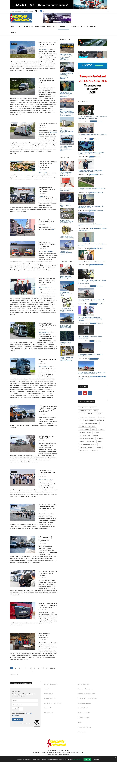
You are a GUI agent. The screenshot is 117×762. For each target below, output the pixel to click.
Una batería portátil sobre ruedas (47, 360)
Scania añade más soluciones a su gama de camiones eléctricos (90, 337)
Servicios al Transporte (86, 447)
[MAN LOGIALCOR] (22, 477)
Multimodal (91, 26)
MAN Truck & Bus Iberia (45, 197)
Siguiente (52, 668)
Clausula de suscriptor (84, 713)
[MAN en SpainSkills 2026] (22, 641)
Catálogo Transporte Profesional (86, 693)
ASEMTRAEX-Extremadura (96, 264)
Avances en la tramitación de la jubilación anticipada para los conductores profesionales (92, 117)
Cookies (80, 722)
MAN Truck (14, 43)
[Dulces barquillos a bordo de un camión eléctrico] (22, 227)
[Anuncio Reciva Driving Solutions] (92, 42)
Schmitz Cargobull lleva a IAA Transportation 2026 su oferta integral (66, 359)
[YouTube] (85, 393)
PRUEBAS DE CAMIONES (95, 228)
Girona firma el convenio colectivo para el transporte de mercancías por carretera (66, 75)
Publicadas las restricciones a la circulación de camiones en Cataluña (91, 206)
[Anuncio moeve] (92, 66)
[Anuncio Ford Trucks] (58, 4)
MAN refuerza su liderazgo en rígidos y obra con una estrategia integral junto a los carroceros (48, 409)
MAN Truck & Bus (43, 49)
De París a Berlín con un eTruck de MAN (47, 437)
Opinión (13, 32)
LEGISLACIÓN (93, 121)
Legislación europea (85, 432)
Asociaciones (83, 408)
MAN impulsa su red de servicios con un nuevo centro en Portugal (47, 280)
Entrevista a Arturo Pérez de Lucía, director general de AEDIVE (92, 244)
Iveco (93, 429)
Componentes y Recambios (87, 417)
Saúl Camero (97, 157)
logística (96, 432)
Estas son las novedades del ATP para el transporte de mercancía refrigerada (67, 131)
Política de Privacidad (83, 717)
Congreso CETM (48, 713)
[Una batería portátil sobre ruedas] (22, 366)
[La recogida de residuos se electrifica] (22, 130)
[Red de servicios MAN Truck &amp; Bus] (22, 578)
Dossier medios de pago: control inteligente (67, 189)
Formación (83, 426)
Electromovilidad (89, 420)
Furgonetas (92, 426)
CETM (18, 26)
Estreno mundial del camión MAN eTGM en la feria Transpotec (47, 325)
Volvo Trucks (94, 451)
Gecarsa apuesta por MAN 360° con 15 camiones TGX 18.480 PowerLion (48, 507)
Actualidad (28, 26)
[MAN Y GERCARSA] (22, 512)
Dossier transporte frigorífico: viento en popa (65, 205)
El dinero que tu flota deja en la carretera (65, 343)
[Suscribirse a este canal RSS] (56, 40)
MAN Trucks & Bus (85, 435)
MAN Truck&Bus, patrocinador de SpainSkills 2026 (44, 635)
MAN (53, 229)
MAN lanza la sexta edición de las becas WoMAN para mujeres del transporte (48, 605)
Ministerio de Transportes (87, 438)
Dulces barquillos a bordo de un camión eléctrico (47, 221)
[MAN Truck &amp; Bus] (22, 413)
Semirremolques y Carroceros (98, 376)
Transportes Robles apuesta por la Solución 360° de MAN (47, 189)
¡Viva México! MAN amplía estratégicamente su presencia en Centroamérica (48, 164)
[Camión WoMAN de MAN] (22, 610)
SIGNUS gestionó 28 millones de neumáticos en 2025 (66, 310)
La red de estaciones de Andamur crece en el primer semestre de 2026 (66, 327)
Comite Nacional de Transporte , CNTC (90, 414)
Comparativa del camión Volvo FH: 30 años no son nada (92, 224)
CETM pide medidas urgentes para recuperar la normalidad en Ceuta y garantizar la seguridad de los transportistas (67, 112)
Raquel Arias (100, 121)
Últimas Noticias (48, 693)
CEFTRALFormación (85, 411)
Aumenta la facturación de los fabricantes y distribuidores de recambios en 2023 (90, 170)
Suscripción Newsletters (84, 703)
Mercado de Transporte (50, 684)
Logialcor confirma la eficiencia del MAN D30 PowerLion (47, 472)
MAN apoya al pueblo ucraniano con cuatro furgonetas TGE (46, 539)
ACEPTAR (87, 759)
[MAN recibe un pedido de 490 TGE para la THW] (22, 49)
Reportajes (51, 26)
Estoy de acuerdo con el (22, 714)
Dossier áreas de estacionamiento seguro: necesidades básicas (66, 221)
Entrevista (92, 248)
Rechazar (96, 759)
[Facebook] (80, 393)
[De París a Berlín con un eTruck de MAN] (22, 443)
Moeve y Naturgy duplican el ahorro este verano (66, 294)
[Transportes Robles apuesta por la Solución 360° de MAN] (22, 195)
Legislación (39, 26)
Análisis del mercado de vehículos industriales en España (91, 188)
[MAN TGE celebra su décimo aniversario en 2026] (22, 86)
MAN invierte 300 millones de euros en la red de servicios (48, 573)
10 (46, 668)
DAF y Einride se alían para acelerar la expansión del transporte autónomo (66, 148)
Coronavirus (101, 417)
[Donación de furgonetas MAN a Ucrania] (22, 544)
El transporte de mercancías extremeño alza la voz (92, 262)
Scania (100, 441)
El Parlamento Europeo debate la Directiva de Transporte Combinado (90, 355)
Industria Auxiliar (77, 26)
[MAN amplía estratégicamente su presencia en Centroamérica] (22, 166)
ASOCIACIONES (93, 174)
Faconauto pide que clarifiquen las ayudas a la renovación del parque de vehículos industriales (91, 300)
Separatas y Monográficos (85, 689)
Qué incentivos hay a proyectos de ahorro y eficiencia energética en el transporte (66, 94)
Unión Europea (84, 451)
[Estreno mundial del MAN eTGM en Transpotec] (22, 330)
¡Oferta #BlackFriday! (83, 684)
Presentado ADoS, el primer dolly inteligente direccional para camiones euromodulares (66, 57)
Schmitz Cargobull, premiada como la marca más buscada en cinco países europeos (91, 373)
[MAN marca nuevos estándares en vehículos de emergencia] (22, 249)
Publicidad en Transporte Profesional (88, 698)
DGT (81, 420)
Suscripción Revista (83, 708)
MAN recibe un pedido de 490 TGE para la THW (47, 43)
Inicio (12, 26)
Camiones (92, 408)
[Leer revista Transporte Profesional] (92, 85)
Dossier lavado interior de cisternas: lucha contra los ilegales (66, 174)
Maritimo (95, 435)
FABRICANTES (93, 192)
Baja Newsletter (82, 732)
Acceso (26, 11)
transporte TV (48, 708)
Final (33, 671)
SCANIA (91, 156)
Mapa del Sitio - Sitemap (84, 727)
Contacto (31, 11)
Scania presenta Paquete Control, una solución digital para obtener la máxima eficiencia (91, 153)
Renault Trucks (91, 441)
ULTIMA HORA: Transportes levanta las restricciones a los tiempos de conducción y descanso (90, 319)
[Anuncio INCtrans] (75, 18)
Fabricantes (63, 26)
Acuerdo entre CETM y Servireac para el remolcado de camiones (92, 135)
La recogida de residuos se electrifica (48, 124)
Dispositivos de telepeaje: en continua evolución (66, 252)
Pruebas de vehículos (50, 698)
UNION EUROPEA (93, 359)
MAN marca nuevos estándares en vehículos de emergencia (47, 244)
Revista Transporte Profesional (52, 703)
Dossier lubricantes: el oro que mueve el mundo (67, 236)
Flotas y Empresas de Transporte (89, 423)
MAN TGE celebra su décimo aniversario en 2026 (46, 81)
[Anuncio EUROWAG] (92, 54)
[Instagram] (90, 393)
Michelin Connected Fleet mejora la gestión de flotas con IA (66, 277)
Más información (77, 759)
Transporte (98, 447)
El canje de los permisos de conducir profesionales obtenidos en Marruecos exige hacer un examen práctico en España (92, 282)
